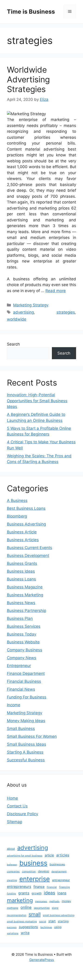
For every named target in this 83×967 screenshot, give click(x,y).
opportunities (42, 907)
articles (62, 855)
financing (64, 887)
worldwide (16, 319)
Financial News (21, 689)
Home (12, 798)
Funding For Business (26, 697)
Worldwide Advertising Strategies (28, 79)
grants (23, 893)
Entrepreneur (19, 665)
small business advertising (58, 915)
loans (61, 893)
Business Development (28, 555)
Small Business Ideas (26, 744)
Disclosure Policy (22, 814)
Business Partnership (26, 610)
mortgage (12, 907)
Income (13, 705)
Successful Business (26, 760)
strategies (65, 312)
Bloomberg (17, 516)
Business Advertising (26, 524)
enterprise (34, 879)
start (52, 921)
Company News (21, 657)
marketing (20, 900)
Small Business (21, 728)
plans (55, 907)
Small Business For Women (32, 736)
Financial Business (24, 681)
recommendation (16, 915)
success (12, 927)
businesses (57, 864)
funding (11, 893)
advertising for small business (24, 855)
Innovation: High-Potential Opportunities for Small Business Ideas (37, 400)
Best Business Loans (26, 508)
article (49, 855)
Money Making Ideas (26, 720)
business (33, 863)
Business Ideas (21, 571)
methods (54, 901)
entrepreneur (61, 880)
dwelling (12, 880)
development (59, 871)
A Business (17, 500)
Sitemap (14, 821)
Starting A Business (25, 752)
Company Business (24, 650)
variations (12, 933)
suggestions (28, 927)
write (25, 933)
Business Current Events (29, 547)
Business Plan (20, 618)
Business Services (23, 626)
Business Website (23, 642)
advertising (23, 312)
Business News (21, 602)
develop (43, 871)
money (66, 901)
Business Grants (22, 563)
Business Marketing (25, 595)
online (26, 907)
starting (63, 921)
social (42, 921)
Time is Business (31, 11)
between (12, 864)
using (58, 927)
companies (13, 871)
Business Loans (21, 579)
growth (37, 893)
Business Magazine (25, 587)
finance (38, 887)
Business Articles (23, 540)
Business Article (22, 532)
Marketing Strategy (30, 305)
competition (29, 871)
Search (13, 344)
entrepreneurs (19, 886)
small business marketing (22, 921)
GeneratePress (41, 960)
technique (46, 927)
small (35, 914)
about (11, 848)
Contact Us (17, 806)
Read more (55, 290)
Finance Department (26, 673)
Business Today (21, 634)
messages (41, 901)
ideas (49, 893)
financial (52, 887)
